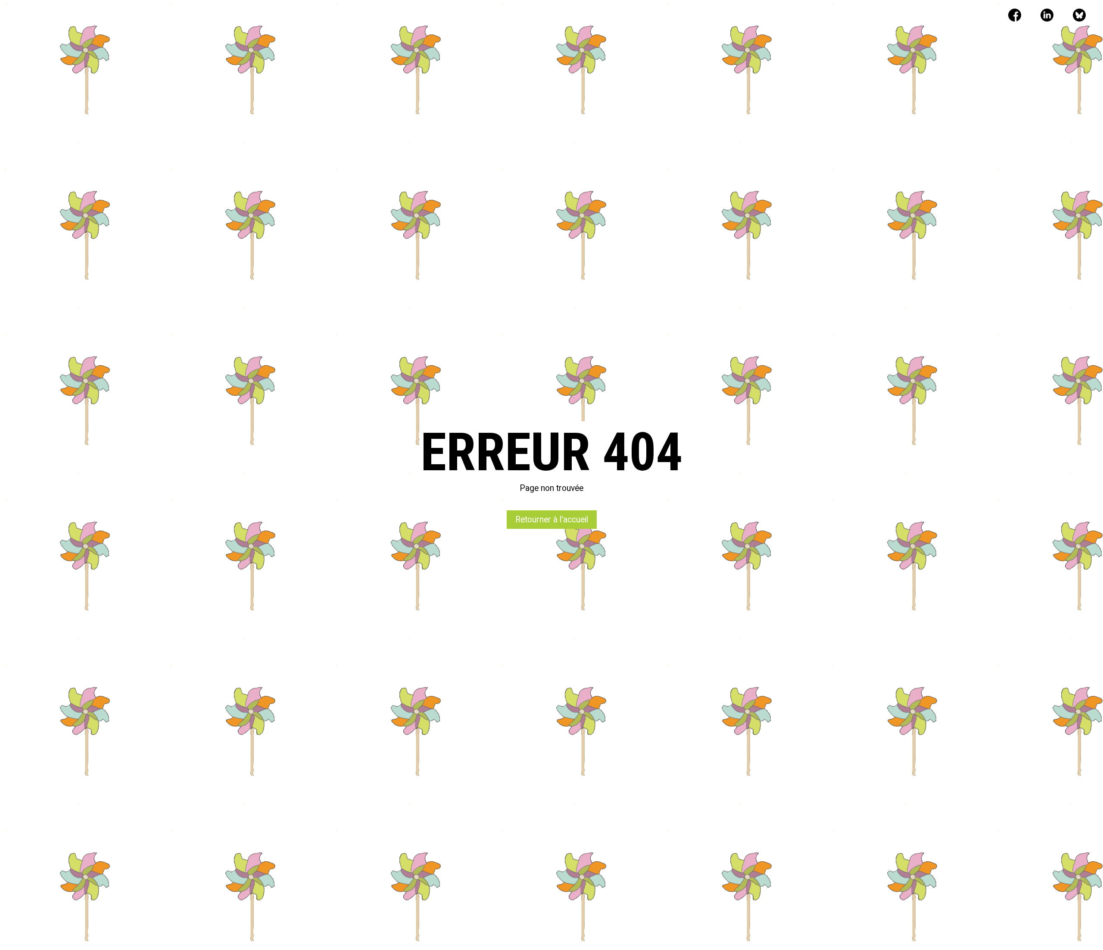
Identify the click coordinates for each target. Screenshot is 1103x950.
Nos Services (452, 16)
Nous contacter (617, 16)
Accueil (403, 16)
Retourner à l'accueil (551, 520)
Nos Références (512, 16)
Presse (564, 16)
